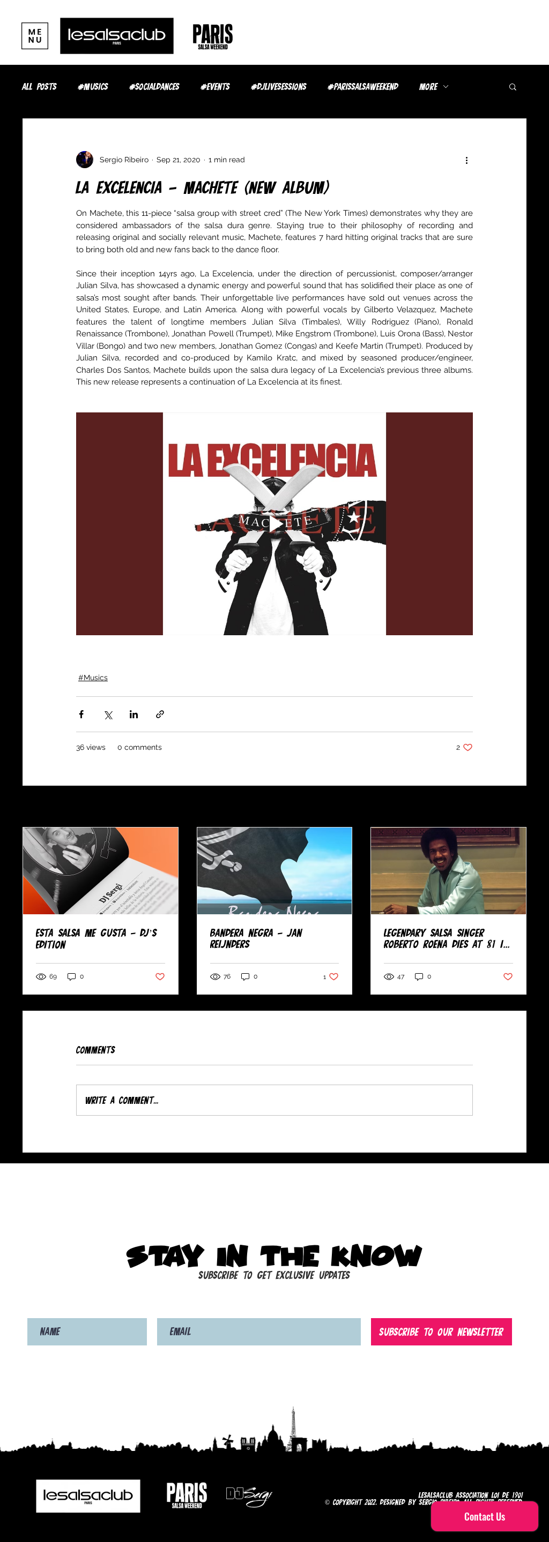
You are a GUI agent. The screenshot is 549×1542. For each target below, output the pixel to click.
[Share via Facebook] (81, 714)
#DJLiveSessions (279, 86)
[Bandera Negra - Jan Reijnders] (274, 871)
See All (514, 807)
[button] (34, 35)
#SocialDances (155, 86)
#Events (215, 86)
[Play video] (274, 523)
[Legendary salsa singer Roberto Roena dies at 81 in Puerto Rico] (448, 871)
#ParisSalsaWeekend (363, 86)
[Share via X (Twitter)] (107, 714)
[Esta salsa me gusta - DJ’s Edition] (100, 871)
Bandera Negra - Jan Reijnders (256, 938)
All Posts (40, 86)
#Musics (93, 86)
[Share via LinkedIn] (134, 714)
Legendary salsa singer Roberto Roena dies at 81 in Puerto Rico (446, 938)
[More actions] (466, 159)
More (428, 86)
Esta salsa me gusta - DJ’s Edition (96, 938)
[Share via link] (160, 714)
